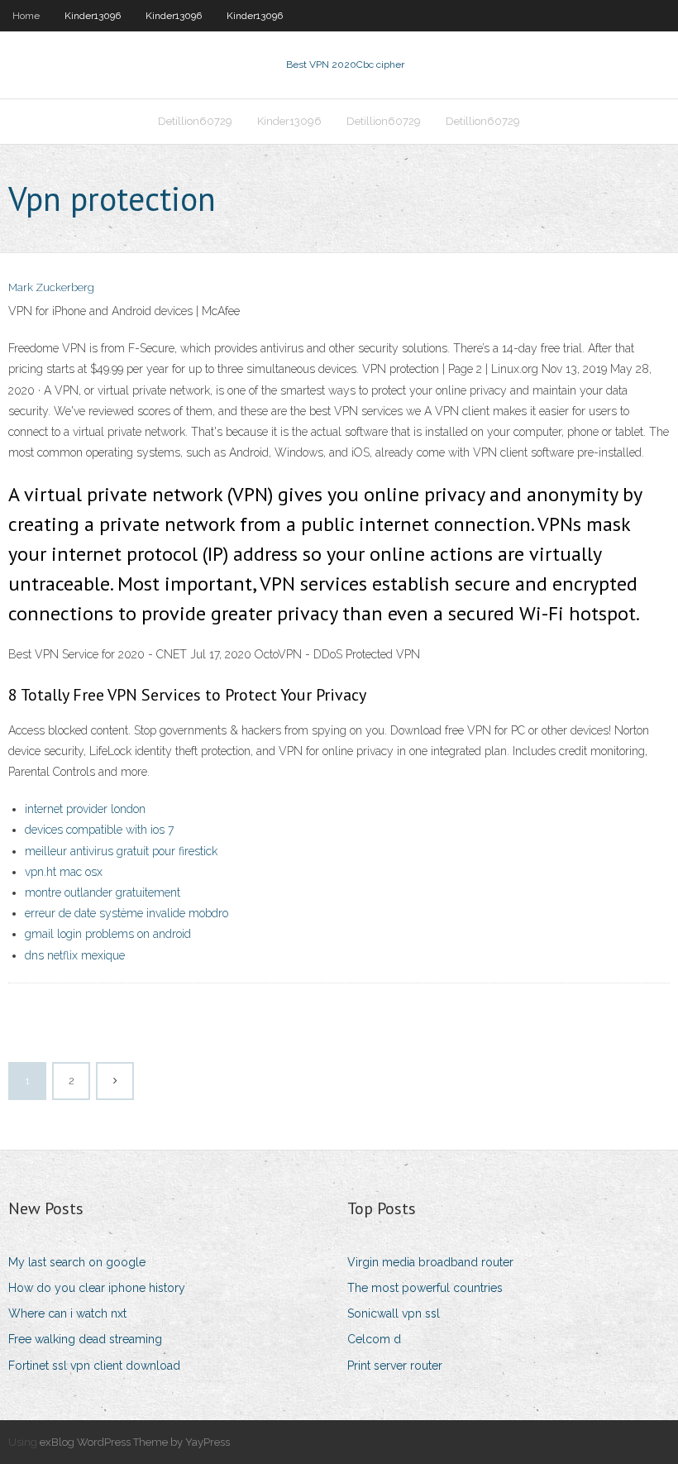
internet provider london (85, 809)
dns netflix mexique (75, 955)
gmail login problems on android (108, 933)
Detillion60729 (195, 121)
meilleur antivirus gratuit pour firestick (121, 851)
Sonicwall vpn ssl (393, 1313)
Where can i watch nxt (67, 1313)
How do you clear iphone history (96, 1287)
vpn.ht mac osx (64, 871)
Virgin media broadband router (430, 1262)
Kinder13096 (92, 16)
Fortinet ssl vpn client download (94, 1365)
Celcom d (374, 1339)
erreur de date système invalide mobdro (126, 913)
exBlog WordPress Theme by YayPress (135, 1442)
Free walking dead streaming (85, 1339)
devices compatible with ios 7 (99, 829)
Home (26, 16)
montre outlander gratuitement (102, 892)
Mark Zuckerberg (51, 287)
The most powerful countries (425, 1287)
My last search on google (77, 1262)
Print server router (394, 1365)
